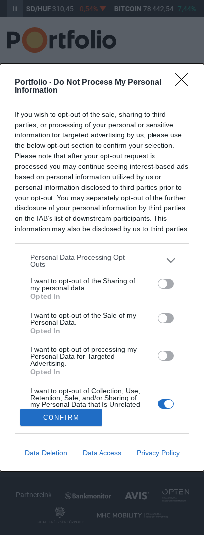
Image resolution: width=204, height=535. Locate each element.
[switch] (166, 284)
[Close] (184, 82)
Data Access (102, 453)
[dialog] (102, 267)
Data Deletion (46, 453)
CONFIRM (61, 417)
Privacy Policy (158, 453)
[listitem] (102, 261)
